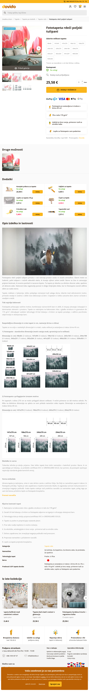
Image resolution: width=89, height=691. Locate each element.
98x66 (49, 43)
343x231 (50, 54)
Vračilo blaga (51, 658)
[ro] (80, 663)
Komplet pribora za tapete (26, 186)
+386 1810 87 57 (12, 656)
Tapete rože (42, 19)
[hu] (71, 663)
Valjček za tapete (65, 186)
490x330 (75, 54)
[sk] (68, 663)
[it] (74, 666)
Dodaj (38, 192)
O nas (69, 651)
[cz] (74, 663)
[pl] (68, 666)
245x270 (58, 48)
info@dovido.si (33, 656)
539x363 (50, 59)
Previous (3, 598)
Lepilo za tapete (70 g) (24, 198)
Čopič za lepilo (64, 198)
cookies (43, 677)
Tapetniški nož (64, 209)
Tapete (17, 19)
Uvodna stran (7, 19)
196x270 (81, 43)
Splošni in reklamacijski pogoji (56, 651)
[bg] (83, 666)
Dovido (81, 138)
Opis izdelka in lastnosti (17, 223)
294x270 (75, 48)
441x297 (66, 54)
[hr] (77, 663)
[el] (77, 666)
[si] (83, 663)
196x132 (73, 43)
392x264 (58, 54)
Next (38, 48)
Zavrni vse (42, 684)
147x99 (56, 43)
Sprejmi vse (55, 684)
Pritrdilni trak (21, 209)
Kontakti (70, 656)
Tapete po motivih (28, 19)
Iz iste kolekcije (12, 578)
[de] (71, 666)
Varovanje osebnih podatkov (56, 654)
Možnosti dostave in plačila (55, 656)
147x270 (64, 43)
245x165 (50, 48)
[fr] (80, 666)
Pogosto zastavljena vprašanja (77, 654)
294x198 (66, 48)
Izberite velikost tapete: (56, 38)
